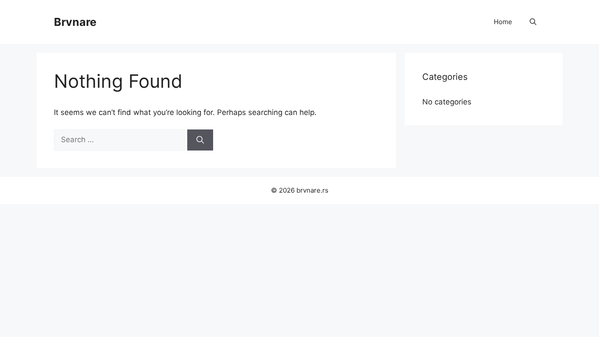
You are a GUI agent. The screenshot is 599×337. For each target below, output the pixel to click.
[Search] (200, 140)
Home (503, 22)
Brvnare (75, 22)
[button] (533, 22)
